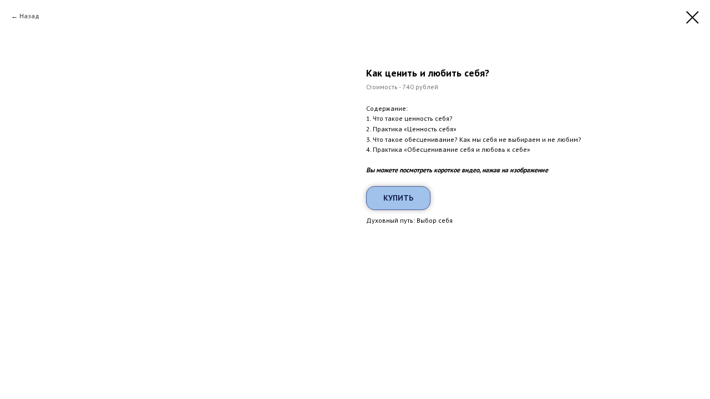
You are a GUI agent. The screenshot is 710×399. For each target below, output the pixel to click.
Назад (29, 16)
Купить (398, 198)
